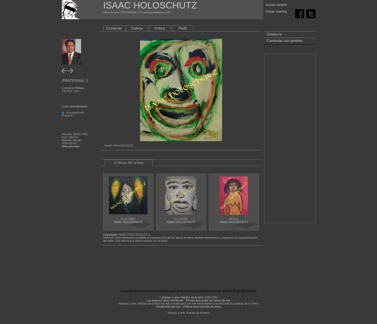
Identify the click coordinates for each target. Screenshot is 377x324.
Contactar (114, 28)
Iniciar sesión (276, 5)
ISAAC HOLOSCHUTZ (128, 222)
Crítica (159, 28)
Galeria (137, 28)
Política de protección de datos (202, 306)
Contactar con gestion (284, 40)
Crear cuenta (276, 11)
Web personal (70, 146)
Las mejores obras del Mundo (164, 300)
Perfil (182, 28)
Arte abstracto (78, 106)
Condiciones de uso (168, 306)
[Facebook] (299, 13)
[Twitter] (310, 13)
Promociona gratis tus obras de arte (208, 300)
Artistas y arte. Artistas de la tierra (183, 297)
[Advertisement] (289, 141)
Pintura (79, 87)
